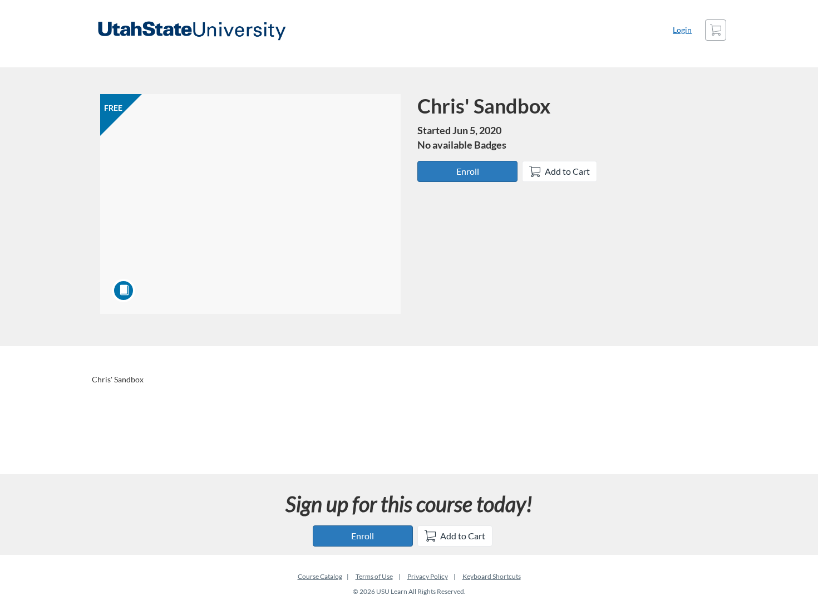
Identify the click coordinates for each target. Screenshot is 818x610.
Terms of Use (374, 576)
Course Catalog (320, 576)
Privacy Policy (427, 576)
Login (682, 30)
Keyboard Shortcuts (491, 576)
